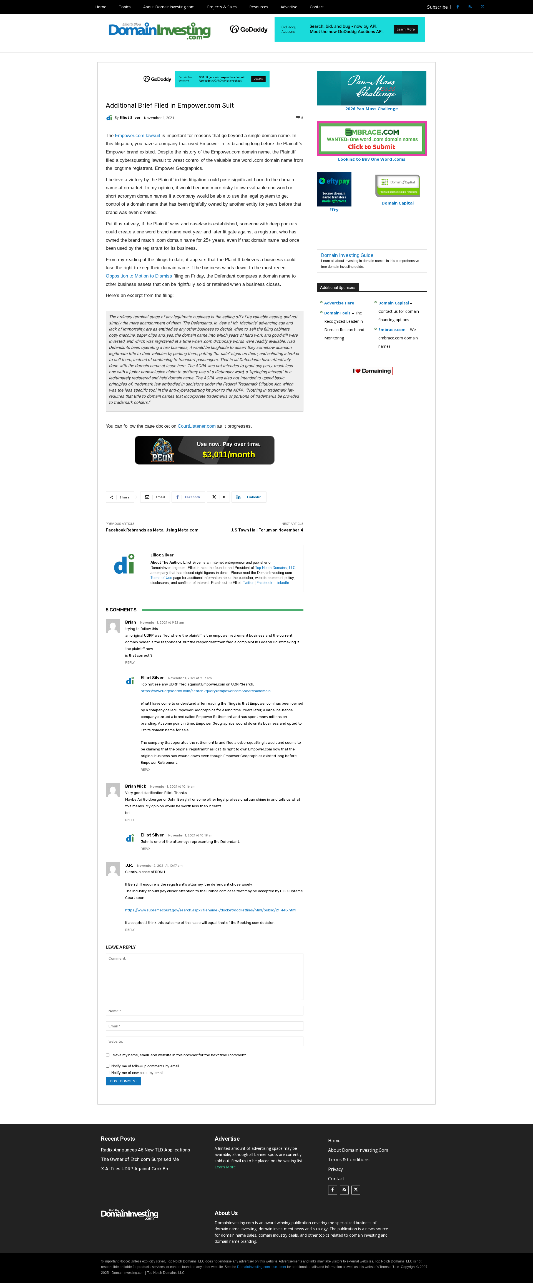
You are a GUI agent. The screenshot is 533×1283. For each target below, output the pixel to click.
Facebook (264, 583)
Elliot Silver (130, 117)
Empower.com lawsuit (137, 135)
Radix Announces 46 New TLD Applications (145, 1150)
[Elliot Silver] (110, 117)
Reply (130, 662)
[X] (482, 7)
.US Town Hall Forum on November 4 (267, 530)
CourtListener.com (197, 426)
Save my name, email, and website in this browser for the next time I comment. (180, 1055)
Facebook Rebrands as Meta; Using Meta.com (152, 530)
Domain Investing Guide (347, 255)
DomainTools (337, 313)
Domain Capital (393, 303)
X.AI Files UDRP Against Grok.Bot (135, 1168)
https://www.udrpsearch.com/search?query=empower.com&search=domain (206, 691)
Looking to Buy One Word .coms (371, 159)
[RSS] (470, 7)
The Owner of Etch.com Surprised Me (140, 1159)
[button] (493, 6)
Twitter (248, 583)
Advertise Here (339, 303)
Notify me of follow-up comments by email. (145, 1066)
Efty (334, 209)
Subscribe (437, 7)
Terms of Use (161, 578)
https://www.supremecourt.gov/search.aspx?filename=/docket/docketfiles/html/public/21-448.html (210, 910)
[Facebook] (457, 7)
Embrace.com (392, 329)
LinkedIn (282, 583)
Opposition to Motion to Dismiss (139, 276)
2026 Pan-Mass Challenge (371, 108)
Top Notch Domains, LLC (275, 568)
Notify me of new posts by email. (137, 1073)
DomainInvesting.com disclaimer (261, 1267)
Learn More (225, 1166)
